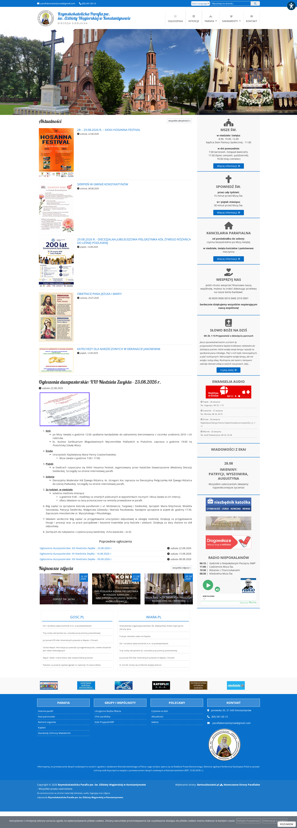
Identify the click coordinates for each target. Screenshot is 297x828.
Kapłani (42, 727)
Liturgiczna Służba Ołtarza (108, 711)
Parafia (210, 21)
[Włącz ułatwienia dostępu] (291, 6)
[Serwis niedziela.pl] (205, 685)
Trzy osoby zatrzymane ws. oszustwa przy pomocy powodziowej (71, 633)
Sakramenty (230, 21)
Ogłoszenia (175, 21)
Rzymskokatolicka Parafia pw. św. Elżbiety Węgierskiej (84, 18)
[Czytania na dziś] (228, 523)
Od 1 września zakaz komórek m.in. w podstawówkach (67, 625)
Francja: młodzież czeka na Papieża (134, 636)
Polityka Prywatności (248, 820)
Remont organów (47, 722)
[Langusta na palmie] (92, 685)
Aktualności (50, 121)
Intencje (193, 21)
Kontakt (251, 21)
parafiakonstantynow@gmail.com (57, 3)
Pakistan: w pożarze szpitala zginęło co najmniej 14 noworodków (72, 665)
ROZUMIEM (286, 824)
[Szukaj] (255, 3)
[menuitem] (175, 18)
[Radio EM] (242, 685)
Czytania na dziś (159, 711)
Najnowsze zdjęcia (56, 568)
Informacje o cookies (275, 820)
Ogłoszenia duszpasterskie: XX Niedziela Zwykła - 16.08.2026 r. (76, 553)
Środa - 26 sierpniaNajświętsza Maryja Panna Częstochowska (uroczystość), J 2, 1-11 (228, 422)
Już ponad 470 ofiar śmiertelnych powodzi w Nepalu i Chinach (70, 640)
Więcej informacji (227, 166)
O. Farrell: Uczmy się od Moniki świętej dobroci (140, 665)
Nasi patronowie (46, 716)
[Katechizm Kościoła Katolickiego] (55, 685)
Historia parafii (45, 711)
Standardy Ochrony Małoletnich (54, 733)
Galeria (154, 722)
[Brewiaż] (167, 685)
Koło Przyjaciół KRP (104, 722)
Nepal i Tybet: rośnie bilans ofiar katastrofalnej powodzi (68, 657)
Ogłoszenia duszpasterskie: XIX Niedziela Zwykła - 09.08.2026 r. (76, 559)
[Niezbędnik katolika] (228, 504)
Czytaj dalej (227, 370)
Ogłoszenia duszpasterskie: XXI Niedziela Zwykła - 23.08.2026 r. (100, 382)
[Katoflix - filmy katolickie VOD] (130, 685)
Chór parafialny (103, 716)
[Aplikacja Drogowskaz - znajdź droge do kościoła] (228, 542)
